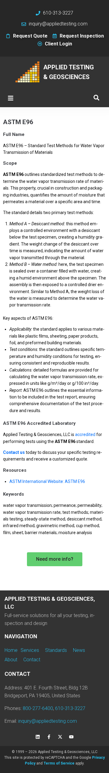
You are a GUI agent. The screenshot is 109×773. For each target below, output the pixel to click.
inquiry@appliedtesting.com (47, 721)
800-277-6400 (38, 708)
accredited (85, 434)
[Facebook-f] (49, 737)
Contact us (14, 452)
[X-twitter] (60, 737)
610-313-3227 (70, 708)
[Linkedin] (37, 737)
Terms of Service (59, 763)
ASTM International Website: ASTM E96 (47, 481)
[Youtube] (71, 737)
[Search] (96, 98)
